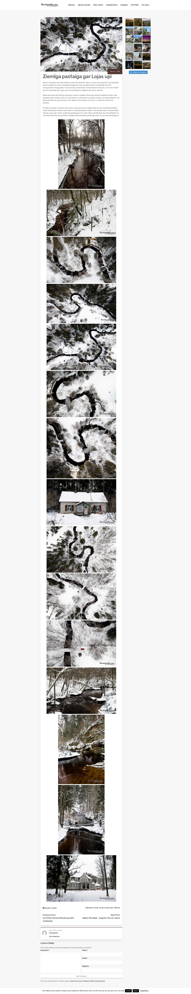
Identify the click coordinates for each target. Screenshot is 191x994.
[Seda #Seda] (146, 22)
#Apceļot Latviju (91, 908)
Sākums (71, 5)
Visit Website (54, 936)
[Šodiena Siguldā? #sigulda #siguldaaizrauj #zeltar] (146, 65)
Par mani (145, 5)
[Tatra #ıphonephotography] (129, 39)
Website (85, 966)
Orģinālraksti (111, 5)
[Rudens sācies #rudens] (138, 22)
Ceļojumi (124, 5)
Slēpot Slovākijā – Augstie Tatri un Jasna (101, 918)
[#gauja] (138, 48)
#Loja (101, 908)
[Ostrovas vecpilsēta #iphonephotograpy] (146, 31)
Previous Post (49, 915)
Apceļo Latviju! (84, 5)
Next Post (115, 915)
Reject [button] (136, 991)
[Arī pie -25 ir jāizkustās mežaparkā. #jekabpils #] (138, 56)
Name (85, 950)
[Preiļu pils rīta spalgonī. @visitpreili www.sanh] (129, 56)
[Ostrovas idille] (138, 39)
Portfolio (135, 5)
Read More (144, 991)
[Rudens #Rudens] (129, 22)
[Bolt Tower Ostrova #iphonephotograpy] (129, 31)
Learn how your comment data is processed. (87, 981)
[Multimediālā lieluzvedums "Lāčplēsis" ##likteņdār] (129, 65)
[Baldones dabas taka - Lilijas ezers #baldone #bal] (138, 65)
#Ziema (117, 908)
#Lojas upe (108, 908)
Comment (45, 950)
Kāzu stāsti (98, 5)
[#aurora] (146, 39)
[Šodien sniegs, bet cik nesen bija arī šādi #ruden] (146, 56)
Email (85, 958)
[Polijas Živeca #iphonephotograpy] (138, 31)
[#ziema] (129, 48)
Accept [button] (128, 991)
